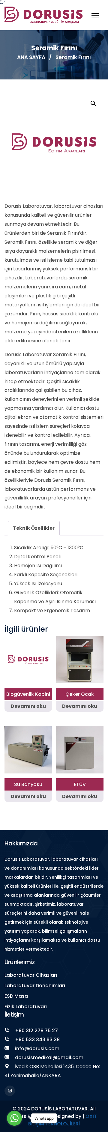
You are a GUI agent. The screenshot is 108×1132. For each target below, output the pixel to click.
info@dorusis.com (37, 1048)
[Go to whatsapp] (14, 1118)
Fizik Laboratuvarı (25, 1006)
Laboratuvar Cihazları (30, 975)
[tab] (34, 528)
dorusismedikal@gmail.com (49, 1057)
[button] (93, 103)
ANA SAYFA (31, 57)
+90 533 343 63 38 (37, 1039)
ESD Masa (16, 996)
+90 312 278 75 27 (36, 1030)
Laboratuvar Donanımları (34, 985)
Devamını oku (28, 706)
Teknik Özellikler (34, 528)
